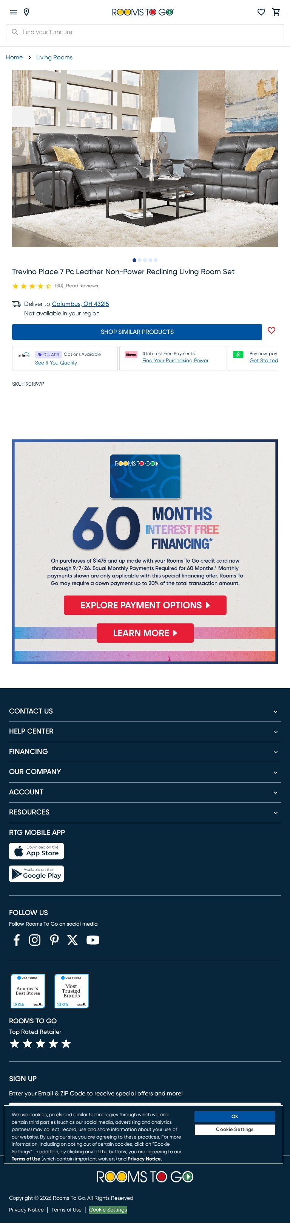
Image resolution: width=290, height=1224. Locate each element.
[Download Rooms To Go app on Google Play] (36, 874)
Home (14, 57)
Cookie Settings (108, 1210)
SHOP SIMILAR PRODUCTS (137, 332)
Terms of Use (66, 1210)
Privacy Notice (26, 1210)
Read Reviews (82, 286)
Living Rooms (54, 57)
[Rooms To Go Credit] (145, 530)
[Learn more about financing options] (145, 642)
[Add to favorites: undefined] (271, 330)
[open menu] (13, 12)
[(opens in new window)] (16, 940)
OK (234, 1116)
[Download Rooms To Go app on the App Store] (36, 851)
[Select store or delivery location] (26, 12)
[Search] (13, 32)
